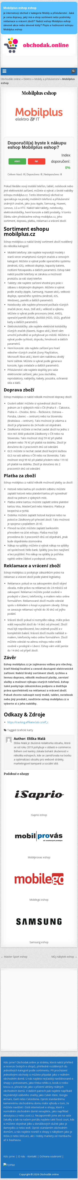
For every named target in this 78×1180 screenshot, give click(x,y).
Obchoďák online (11, 79)
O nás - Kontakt (27, 1156)
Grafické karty (25, 730)
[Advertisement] (40, 60)
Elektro (27, 79)
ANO (17, 161)
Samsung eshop (39, 942)
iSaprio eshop (39, 815)
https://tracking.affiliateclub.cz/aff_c (27, 722)
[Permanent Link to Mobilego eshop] (39, 879)
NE (36, 161)
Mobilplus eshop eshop (19, 8)
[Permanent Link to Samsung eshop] (39, 921)
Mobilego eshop (38, 899)
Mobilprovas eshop (39, 857)
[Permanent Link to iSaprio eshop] (39, 794)
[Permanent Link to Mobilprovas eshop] (39, 837)
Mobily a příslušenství (46, 79)
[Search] (73, 71)
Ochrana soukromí (50, 1156)
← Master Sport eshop (14, 956)
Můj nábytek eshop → (64, 956)
